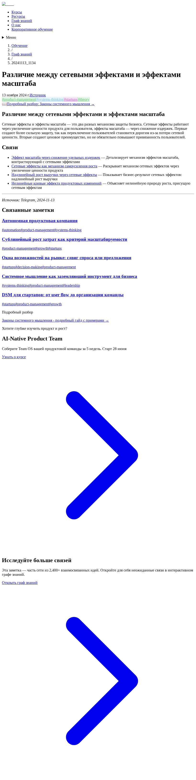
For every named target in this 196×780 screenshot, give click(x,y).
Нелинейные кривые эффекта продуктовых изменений (56, 183)
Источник (38, 95)
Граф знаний (21, 21)
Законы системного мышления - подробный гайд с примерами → (55, 320)
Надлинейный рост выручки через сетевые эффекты (54, 175)
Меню (11, 37)
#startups (70, 99)
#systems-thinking (50, 99)
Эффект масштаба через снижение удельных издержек (55, 157)
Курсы (16, 12)
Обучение (19, 46)
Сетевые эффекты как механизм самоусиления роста (54, 166)
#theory (83, 99)
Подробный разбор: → (51, 104)
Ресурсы (18, 16)
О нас (16, 25)
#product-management (19, 99)
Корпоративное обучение (32, 29)
